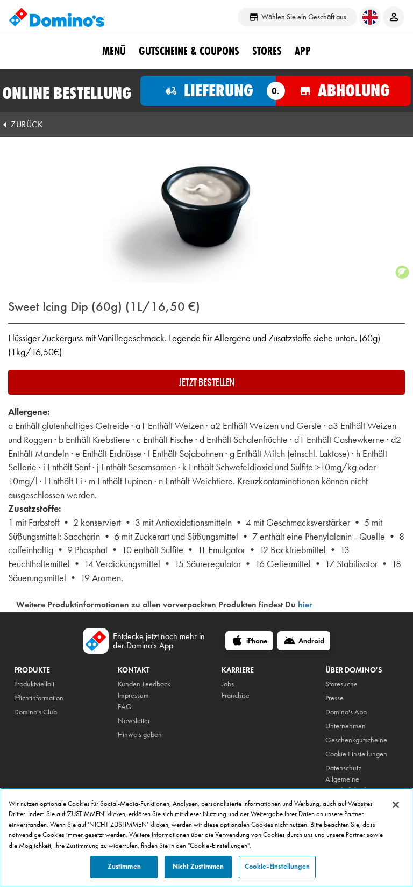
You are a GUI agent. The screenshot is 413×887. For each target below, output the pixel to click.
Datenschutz (343, 767)
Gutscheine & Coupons (189, 51)
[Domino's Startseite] (57, 17)
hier (305, 604)
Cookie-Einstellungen (277, 866)
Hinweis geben (140, 734)
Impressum (133, 695)
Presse (334, 698)
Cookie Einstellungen (356, 754)
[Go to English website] (370, 17)
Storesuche (341, 684)
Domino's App (346, 712)
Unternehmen (345, 726)
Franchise (236, 695)
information (47, 698)
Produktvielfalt (34, 684)
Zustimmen (124, 866)
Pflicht (22, 698)
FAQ (125, 706)
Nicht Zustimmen (198, 866)
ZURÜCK (26, 124)
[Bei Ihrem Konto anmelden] (393, 17)
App (303, 51)
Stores (267, 51)
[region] (206, 837)
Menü (114, 51)
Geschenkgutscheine (356, 740)
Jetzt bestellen (206, 382)
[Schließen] (396, 805)
